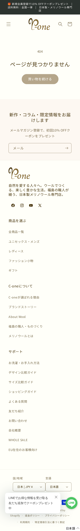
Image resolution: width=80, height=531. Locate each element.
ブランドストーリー (22, 307)
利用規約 (25, 522)
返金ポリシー (32, 515)
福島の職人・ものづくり (26, 326)
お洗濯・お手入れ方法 (24, 363)
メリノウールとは (21, 336)
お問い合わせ (18, 420)
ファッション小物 (21, 261)
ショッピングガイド (22, 391)
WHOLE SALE (18, 440)
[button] (8, 24)
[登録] (66, 148)
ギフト (13, 270)
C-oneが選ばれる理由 (24, 297)
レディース (16, 251)
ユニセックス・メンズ (24, 241)
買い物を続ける (40, 79)
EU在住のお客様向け (23, 450)
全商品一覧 (16, 232)
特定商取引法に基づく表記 (50, 522)
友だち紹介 (16, 411)
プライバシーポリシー (57, 515)
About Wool (17, 317)
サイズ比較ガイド (21, 382)
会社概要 (15, 430)
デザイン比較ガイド (22, 372)
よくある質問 (18, 401)
